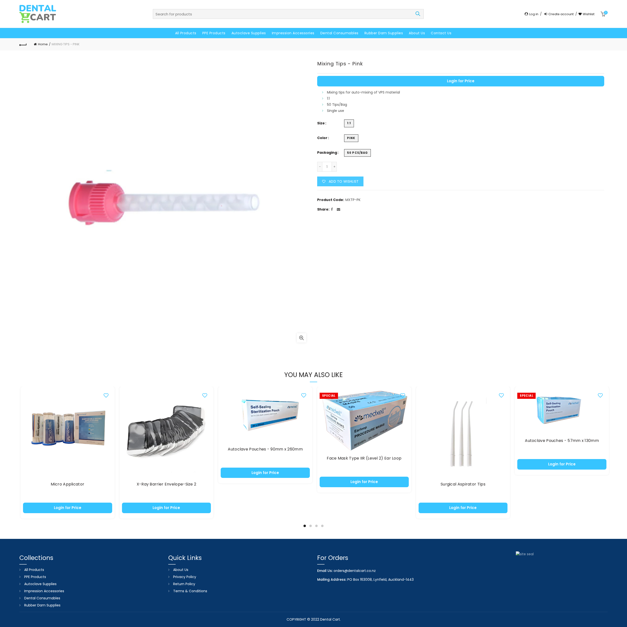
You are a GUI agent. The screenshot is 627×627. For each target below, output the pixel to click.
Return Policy (184, 583)
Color (322, 138)
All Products (185, 33)
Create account (561, 14)
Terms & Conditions (190, 591)
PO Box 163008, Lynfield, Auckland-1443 (380, 579)
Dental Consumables (339, 33)
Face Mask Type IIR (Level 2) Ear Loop (364, 458)
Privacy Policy (184, 576)
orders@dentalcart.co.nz (355, 570)
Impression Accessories (293, 33)
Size (321, 123)
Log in (533, 14)
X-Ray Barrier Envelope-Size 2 (166, 484)
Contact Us (441, 33)
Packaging (327, 153)
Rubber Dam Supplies (383, 33)
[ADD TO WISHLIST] (106, 395)
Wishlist (588, 14)
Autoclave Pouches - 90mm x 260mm (265, 449)
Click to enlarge (301, 338)
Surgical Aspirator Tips (463, 484)
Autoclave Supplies (248, 33)
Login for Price (460, 80)
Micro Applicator (67, 484)
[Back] (23, 44)
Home (43, 44)
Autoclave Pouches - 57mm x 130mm (562, 440)
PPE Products (214, 33)
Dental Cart (330, 619)
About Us (417, 33)
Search (417, 14)
